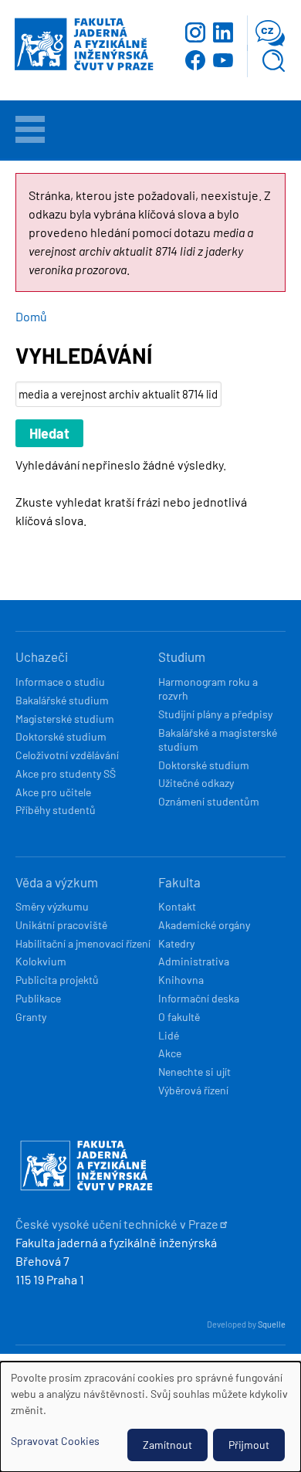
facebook (195, 60)
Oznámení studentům (208, 801)
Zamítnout (167, 1444)
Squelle (272, 1324)
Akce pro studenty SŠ (65, 773)
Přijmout (248, 1444)
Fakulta (179, 882)
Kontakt (177, 906)
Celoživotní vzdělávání (67, 754)
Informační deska (198, 998)
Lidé (168, 1035)
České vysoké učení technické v (116, 1223)
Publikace (38, 998)
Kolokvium (40, 961)
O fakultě (179, 1016)
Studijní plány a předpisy (215, 714)
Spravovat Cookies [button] (55, 1440)
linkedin (223, 32)
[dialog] (150, 1417)
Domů (31, 316)
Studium (181, 656)
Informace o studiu (60, 681)
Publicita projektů (57, 979)
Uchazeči (41, 656)
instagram (195, 32)
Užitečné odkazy (196, 782)
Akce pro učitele (53, 792)
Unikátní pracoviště (61, 924)
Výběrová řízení (193, 1090)
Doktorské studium (61, 736)
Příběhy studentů (55, 809)
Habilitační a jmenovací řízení (82, 943)
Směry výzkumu (52, 906)
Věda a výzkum (56, 882)
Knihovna (181, 979)
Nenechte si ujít (194, 1071)
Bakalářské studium (62, 700)
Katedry (176, 943)
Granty (30, 1016)
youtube (223, 60)
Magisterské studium (64, 718)
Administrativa (193, 961)
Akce (169, 1053)
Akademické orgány (204, 924)
